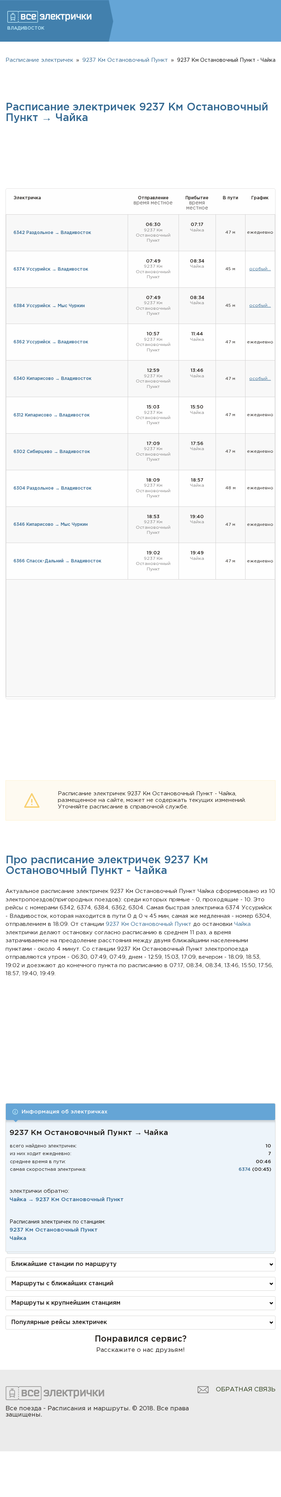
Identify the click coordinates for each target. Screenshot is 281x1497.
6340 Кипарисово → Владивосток (52, 379)
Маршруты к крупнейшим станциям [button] (65, 1303)
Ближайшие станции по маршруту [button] (64, 1264)
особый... (260, 269)
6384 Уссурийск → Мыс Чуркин (49, 306)
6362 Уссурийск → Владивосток (51, 342)
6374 (245, 1170)
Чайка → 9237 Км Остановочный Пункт (67, 1199)
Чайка (18, 1238)
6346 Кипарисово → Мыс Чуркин (51, 525)
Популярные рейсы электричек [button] (59, 1322)
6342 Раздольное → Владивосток (52, 233)
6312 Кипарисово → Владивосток (52, 415)
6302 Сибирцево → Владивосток (52, 452)
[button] (140, 1112)
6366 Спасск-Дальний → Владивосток (57, 561)
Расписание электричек (39, 60)
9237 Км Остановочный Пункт (54, 1230)
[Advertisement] (140, 1033)
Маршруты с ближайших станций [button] (62, 1283)
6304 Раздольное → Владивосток (52, 488)
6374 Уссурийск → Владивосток (51, 269)
